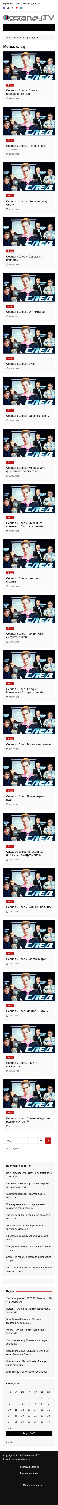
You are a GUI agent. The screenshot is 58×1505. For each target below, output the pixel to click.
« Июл (9, 1442)
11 (16, 1410)
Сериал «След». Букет (21, 363)
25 (16, 1422)
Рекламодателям (31, 3)
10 (9, 1410)
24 (41, 1140)
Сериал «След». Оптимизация (26, 311)
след (19, 37)
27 (29, 1422)
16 (48, 1410)
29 (42, 1422)
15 (42, 1410)
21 (35, 1416)
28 (35, 1422)
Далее (16, 1148)
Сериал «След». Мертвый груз (26, 959)
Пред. (8, 1140)
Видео (10, 85)
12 (22, 1410)
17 (9, 1416)
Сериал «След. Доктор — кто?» (27, 1011)
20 (29, 1416)
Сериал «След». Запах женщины (27, 415)
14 (35, 1410)
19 (22, 1416)
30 (48, 1422)
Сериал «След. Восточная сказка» (28, 744)
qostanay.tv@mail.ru (21, 1459)
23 (33, 1140)
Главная (10, 37)
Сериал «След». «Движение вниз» (29, 907)
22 (42, 1416)
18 (16, 1416)
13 (29, 1410)
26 (6, 1148)
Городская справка (12, 3)
